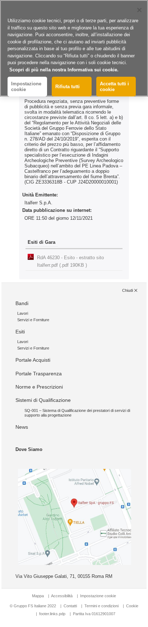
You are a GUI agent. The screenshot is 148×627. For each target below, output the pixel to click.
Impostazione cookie (98, 596)
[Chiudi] (139, 10)
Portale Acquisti (32, 360)
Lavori (22, 313)
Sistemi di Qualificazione (43, 400)
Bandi (21, 303)
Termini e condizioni (101, 606)
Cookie (132, 606)
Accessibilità (62, 596)
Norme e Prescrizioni (39, 387)
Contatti (70, 606)
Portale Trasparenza (38, 373)
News (21, 427)
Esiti (20, 331)
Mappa (38, 596)
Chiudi (127, 290)
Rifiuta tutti (67, 86)
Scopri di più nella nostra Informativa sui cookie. (64, 69)
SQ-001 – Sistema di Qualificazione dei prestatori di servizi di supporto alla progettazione (77, 412)
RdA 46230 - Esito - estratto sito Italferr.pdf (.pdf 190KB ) (70, 261)
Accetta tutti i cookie (114, 86)
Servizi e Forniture (33, 320)
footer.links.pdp (52, 614)
